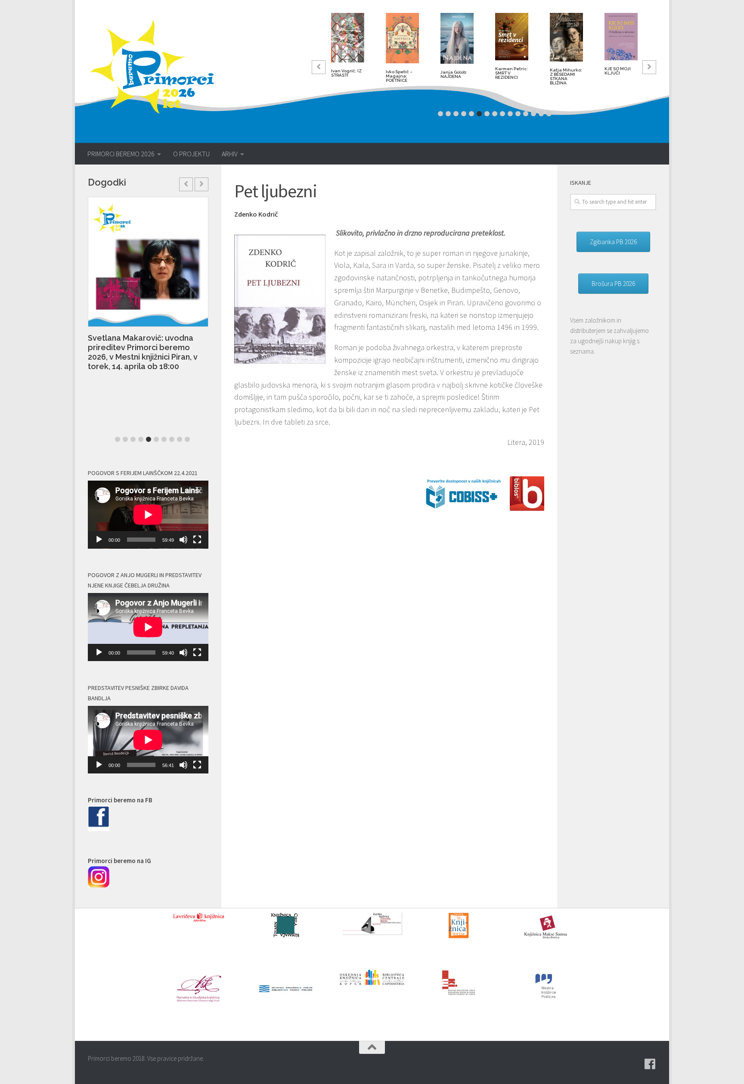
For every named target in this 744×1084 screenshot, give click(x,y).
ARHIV (230, 153)
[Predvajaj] (99, 539)
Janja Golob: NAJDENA (453, 74)
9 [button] (502, 113)
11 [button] (518, 113)
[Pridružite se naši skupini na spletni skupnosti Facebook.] (650, 1064)
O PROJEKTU (191, 153)
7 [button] (487, 113)
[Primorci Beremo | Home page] (158, 66)
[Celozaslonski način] (197, 539)
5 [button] (471, 113)
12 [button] (525, 113)
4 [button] (463, 113)
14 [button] (541, 113)
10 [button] (510, 113)
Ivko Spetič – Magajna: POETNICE (399, 76)
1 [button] (440, 113)
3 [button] (456, 113)
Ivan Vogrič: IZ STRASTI (346, 73)
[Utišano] (183, 539)
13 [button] (533, 113)
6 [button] (479, 113)
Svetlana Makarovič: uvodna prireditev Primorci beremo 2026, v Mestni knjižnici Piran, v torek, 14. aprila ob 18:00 (143, 352)
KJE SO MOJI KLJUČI (617, 70)
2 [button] (448, 113)
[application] (148, 515)
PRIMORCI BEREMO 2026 (121, 153)
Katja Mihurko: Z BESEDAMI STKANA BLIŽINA (566, 76)
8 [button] (494, 113)
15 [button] (549, 113)
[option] (347, 48)
